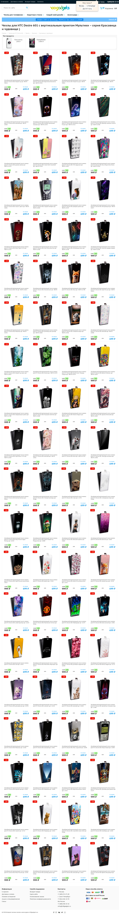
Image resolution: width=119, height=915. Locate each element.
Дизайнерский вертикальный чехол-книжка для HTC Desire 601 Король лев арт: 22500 (16, 788)
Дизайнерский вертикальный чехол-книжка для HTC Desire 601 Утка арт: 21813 (16, 663)
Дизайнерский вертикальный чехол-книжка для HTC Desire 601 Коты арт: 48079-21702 (74, 455)
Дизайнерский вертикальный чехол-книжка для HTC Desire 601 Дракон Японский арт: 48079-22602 (103, 415)
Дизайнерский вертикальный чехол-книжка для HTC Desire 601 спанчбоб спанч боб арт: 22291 (74, 831)
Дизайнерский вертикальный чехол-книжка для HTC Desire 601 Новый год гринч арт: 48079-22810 (16, 373)
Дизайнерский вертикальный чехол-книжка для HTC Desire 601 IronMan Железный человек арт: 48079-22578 (45, 123)
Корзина (108, 8)
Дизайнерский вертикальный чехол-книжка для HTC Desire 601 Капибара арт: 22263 (103, 830)
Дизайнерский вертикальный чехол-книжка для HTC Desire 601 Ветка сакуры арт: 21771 (103, 663)
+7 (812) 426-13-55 (63, 899)
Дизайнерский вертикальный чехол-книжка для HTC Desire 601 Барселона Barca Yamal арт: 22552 (74, 789)
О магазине (4, 2)
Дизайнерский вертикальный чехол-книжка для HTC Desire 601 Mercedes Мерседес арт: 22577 (45, 664)
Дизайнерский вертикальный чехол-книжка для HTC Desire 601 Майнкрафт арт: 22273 (74, 622)
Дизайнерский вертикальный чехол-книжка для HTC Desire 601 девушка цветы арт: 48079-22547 (74, 206)
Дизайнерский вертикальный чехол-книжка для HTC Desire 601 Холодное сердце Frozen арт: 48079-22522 (74, 123)
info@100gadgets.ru (64, 906)
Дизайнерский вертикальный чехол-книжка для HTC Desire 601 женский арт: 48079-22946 (103, 331)
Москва (81, 6)
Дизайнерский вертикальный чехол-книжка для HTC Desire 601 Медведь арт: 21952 (45, 830)
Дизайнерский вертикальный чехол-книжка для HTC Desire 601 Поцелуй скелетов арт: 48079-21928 (45, 415)
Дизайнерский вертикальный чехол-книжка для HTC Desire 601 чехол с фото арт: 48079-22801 (16, 206)
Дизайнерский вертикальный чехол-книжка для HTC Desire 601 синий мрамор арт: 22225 (16, 622)
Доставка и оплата (17, 2)
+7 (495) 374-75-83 (63, 894)
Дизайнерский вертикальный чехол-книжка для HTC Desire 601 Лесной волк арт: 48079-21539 (45, 290)
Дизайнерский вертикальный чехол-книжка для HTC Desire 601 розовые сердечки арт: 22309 (74, 664)
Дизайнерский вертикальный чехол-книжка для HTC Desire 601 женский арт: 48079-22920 (16, 123)
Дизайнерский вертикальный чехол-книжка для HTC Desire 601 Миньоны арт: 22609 (45, 788)
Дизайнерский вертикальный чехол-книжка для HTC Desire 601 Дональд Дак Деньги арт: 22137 (103, 789)
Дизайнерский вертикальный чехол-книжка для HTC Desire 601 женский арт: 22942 (45, 747)
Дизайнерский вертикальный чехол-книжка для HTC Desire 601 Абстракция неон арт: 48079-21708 (74, 248)
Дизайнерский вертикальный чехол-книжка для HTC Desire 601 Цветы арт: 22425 (45, 580)
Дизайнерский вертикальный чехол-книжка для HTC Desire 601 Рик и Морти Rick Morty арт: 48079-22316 (103, 165)
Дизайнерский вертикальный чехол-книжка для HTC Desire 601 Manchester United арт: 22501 (45, 623)
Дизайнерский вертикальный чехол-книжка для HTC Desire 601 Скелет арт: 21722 (16, 830)
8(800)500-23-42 (113, 2)
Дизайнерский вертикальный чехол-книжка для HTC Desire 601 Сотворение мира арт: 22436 (103, 498)
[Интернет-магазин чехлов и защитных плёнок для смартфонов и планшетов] (60, 10)
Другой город (87, 8)
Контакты (40, 2)
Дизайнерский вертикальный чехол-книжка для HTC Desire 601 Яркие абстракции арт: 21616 (103, 872)
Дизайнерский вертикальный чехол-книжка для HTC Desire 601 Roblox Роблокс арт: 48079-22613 (103, 373)
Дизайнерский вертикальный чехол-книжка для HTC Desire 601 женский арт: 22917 (74, 871)
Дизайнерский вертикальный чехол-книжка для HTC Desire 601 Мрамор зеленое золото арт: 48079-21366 (103, 123)
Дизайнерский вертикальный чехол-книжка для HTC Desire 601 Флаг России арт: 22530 (16, 871)
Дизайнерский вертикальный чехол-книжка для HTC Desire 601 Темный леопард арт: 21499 (45, 498)
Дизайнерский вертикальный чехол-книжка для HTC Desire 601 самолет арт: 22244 (45, 705)
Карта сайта (34, 894)
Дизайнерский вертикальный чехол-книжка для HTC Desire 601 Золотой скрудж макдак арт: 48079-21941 (103, 248)
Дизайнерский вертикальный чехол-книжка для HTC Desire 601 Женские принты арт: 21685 (74, 539)
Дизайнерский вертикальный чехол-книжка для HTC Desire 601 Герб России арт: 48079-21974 (103, 290)
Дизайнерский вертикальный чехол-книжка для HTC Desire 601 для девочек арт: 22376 (16, 705)
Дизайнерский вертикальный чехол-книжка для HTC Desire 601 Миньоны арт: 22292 (16, 747)
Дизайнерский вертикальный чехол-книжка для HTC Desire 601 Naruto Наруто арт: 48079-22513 (74, 415)
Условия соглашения (8, 896)
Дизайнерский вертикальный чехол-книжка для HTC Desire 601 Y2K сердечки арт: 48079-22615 (74, 165)
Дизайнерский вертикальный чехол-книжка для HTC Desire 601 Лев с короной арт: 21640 (74, 747)
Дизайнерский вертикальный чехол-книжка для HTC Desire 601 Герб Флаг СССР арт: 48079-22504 (16, 456)
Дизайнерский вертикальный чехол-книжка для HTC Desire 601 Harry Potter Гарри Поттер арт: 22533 (16, 539)
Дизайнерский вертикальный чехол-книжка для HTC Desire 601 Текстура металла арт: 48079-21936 (103, 456)
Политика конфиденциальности (40, 899)
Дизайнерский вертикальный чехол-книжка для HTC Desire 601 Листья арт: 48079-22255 (45, 372)
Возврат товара (30, 2)
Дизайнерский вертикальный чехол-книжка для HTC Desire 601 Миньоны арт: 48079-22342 (16, 331)
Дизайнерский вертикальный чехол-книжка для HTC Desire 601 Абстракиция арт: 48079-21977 (103, 206)
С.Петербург (91, 6)
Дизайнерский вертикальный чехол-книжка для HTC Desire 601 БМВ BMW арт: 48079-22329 (103, 82)
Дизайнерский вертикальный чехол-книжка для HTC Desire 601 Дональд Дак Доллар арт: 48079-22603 (45, 331)
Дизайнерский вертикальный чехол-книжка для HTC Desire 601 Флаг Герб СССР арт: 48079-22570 (16, 248)
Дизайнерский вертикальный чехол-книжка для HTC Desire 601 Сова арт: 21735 (74, 497)
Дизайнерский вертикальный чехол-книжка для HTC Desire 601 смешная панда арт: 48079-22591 (74, 331)
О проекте (5, 892)
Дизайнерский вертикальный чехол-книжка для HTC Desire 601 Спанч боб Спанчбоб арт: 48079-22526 (45, 165)
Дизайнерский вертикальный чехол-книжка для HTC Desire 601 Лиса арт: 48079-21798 (74, 289)
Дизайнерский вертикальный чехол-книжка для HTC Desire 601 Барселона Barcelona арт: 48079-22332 (45, 82)
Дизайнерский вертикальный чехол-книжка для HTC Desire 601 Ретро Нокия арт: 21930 (103, 747)
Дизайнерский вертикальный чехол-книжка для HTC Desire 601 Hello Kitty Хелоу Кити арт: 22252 (74, 581)
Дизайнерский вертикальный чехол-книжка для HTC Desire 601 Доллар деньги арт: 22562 (45, 872)
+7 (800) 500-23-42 (63, 904)
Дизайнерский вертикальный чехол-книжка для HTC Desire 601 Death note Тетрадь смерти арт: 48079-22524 (74, 373)
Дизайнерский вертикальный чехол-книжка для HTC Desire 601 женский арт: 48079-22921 (45, 456)
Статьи (4, 901)
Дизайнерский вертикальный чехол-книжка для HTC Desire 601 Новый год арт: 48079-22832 (74, 82)
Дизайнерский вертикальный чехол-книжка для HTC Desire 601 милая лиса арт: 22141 (103, 580)
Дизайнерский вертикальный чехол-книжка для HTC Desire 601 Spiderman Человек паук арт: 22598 (103, 706)
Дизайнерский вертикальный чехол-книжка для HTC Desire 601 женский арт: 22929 (74, 705)
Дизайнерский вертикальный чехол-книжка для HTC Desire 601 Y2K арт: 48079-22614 (16, 289)
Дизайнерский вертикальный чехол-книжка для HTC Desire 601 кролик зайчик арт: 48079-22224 (16, 165)
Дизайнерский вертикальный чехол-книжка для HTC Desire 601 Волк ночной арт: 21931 (103, 622)
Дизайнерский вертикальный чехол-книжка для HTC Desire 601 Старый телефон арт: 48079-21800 (45, 206)
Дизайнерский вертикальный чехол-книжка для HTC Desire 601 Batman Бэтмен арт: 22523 (16, 498)
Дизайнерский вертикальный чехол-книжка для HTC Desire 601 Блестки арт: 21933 (103, 538)
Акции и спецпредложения (11, 899)
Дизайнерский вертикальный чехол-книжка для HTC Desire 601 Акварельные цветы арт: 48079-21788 (16, 415)
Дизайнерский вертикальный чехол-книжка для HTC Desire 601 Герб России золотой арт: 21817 (16, 581)
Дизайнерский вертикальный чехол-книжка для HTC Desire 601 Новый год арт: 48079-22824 (16, 82)
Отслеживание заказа (37, 896)
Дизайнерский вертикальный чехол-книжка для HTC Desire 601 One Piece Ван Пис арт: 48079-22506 (45, 248)
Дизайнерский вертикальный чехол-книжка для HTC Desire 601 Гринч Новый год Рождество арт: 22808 (45, 539)
